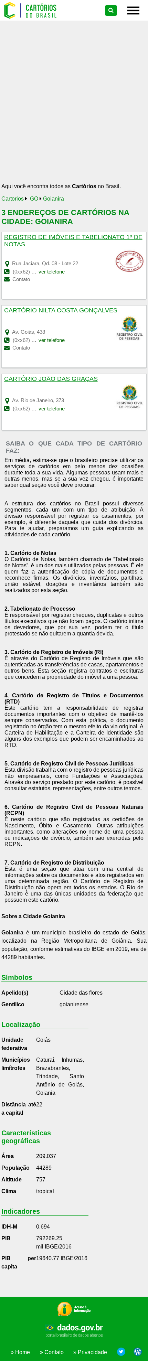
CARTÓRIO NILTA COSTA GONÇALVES (60, 310)
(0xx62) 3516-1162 (34, 272)
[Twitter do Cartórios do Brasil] (121, 1352)
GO (34, 199)
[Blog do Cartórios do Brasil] (136, 1352)
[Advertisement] (74, 104)
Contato (20, 279)
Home (22, 1352)
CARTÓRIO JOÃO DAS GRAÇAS (51, 378)
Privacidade (92, 1352)
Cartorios (12, 199)
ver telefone (52, 272)
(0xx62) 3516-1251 (34, 340)
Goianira (53, 199)
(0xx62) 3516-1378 (34, 408)
